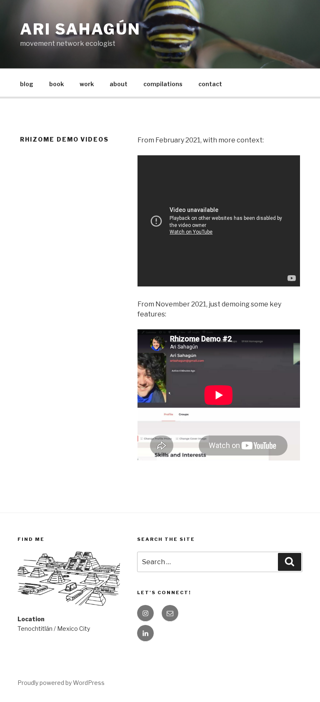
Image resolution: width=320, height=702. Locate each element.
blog (26, 83)
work (87, 83)
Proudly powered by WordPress (61, 682)
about (119, 83)
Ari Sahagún (80, 29)
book (56, 83)
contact (210, 83)
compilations (162, 83)
